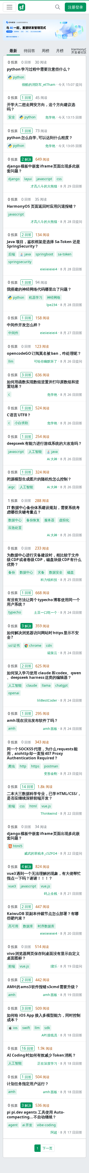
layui (28, 179)
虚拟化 (64, 520)
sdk (47, 1027)
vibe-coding (46, 1125)
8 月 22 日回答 (71, 813)
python (18, 77)
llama (46, 685)
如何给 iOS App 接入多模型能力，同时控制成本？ (43, 1017)
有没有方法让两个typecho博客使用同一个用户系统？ (43, 602)
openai (13, 693)
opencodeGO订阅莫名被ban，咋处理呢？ (44, 353)
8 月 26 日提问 (71, 361)
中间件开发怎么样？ (24, 324)
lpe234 (52, 304)
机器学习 (35, 297)
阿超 (54, 1132)
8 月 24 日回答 (71, 612)
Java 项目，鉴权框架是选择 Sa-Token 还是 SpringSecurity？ (43, 244)
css (59, 179)
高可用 (13, 926)
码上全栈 (50, 893)
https (35, 766)
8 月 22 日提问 (71, 853)
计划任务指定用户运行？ (28, 1083)
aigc (11, 487)
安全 (11, 117)
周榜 (45, 50)
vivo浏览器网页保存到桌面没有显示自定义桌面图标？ (43, 956)
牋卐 (54, 966)
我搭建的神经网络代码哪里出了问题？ (39, 289)
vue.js (46, 806)
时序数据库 (46, 926)
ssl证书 (14, 645)
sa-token (64, 254)
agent (13, 1125)
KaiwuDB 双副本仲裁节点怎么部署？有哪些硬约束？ (43, 916)
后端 (11, 254)
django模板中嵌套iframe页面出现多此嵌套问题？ (43, 168)
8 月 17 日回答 (71, 1132)
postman (51, 766)
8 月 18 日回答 (71, 1035)
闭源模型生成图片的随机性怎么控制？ (39, 479)
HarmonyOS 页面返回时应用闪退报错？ (41, 206)
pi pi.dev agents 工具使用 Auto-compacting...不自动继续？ (35, 1114)
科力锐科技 (49, 579)
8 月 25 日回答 (71, 579)
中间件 (13, 332)
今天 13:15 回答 (70, 117)
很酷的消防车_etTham (38, 84)
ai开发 (27, 1125)
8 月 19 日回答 (71, 994)
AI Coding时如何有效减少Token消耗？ (41, 1055)
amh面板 (50, 728)
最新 (13, 50)
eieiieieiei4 (48, 269)
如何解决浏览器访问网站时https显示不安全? (43, 635)
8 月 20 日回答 (71, 933)
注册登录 (75, 7)
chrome (35, 645)
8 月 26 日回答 (71, 394)
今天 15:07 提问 (70, 84)
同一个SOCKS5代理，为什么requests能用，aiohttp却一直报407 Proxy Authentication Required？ (42, 753)
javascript (44, 179)
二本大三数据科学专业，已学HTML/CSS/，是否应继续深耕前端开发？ (44, 796)
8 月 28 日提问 (71, 221)
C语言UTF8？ (19, 414)
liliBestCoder (47, 700)
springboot (44, 254)
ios (15, 1027)
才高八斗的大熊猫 (44, 186)
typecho (14, 612)
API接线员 (49, 1035)
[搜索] (57, 7)
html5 (17, 846)
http (23, 766)
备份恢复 (33, 520)
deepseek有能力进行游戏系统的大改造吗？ (44, 443)
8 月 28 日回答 (71, 269)
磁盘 (70, 572)
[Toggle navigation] (9, 7)
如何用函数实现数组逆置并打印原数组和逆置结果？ (43, 384)
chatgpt (61, 685)
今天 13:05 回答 (70, 146)
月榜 (60, 50)
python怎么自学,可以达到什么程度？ (40, 137)
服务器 (49, 520)
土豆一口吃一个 (45, 612)
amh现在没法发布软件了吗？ (32, 720)
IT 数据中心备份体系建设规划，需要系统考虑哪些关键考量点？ (43, 510)
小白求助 (21, 423)
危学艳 (50, 117)
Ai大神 (52, 459)
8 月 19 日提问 (71, 966)
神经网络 (53, 297)
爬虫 (11, 766)
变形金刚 (50, 773)
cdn (49, 645)
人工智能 (35, 451)
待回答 (29, 50)
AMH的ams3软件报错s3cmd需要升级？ (43, 986)
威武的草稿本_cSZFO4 (40, 853)
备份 (11, 572)
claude (31, 685)
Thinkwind (49, 813)
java (27, 254)
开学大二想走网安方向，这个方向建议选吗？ (41, 107)
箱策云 (52, 653)
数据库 (28, 926)
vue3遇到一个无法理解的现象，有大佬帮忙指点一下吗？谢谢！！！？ (44, 876)
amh (11, 728)
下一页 (47, 1148)
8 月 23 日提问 (71, 773)
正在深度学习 (47, 1063)
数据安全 (55, 572)
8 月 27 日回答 (71, 332)
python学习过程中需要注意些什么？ (38, 69)
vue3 (12, 886)
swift (26, 1027)
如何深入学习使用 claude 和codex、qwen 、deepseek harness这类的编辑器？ (44, 675)
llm (10, 361)
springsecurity (19, 261)
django (13, 179)
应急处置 (15, 527)
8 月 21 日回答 (71, 893)
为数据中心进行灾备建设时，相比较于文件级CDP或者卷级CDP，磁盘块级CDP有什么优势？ (44, 559)
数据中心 (15, 520)
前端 (11, 806)
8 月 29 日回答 (71, 186)
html (33, 806)
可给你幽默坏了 (45, 361)
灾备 (41, 572)
